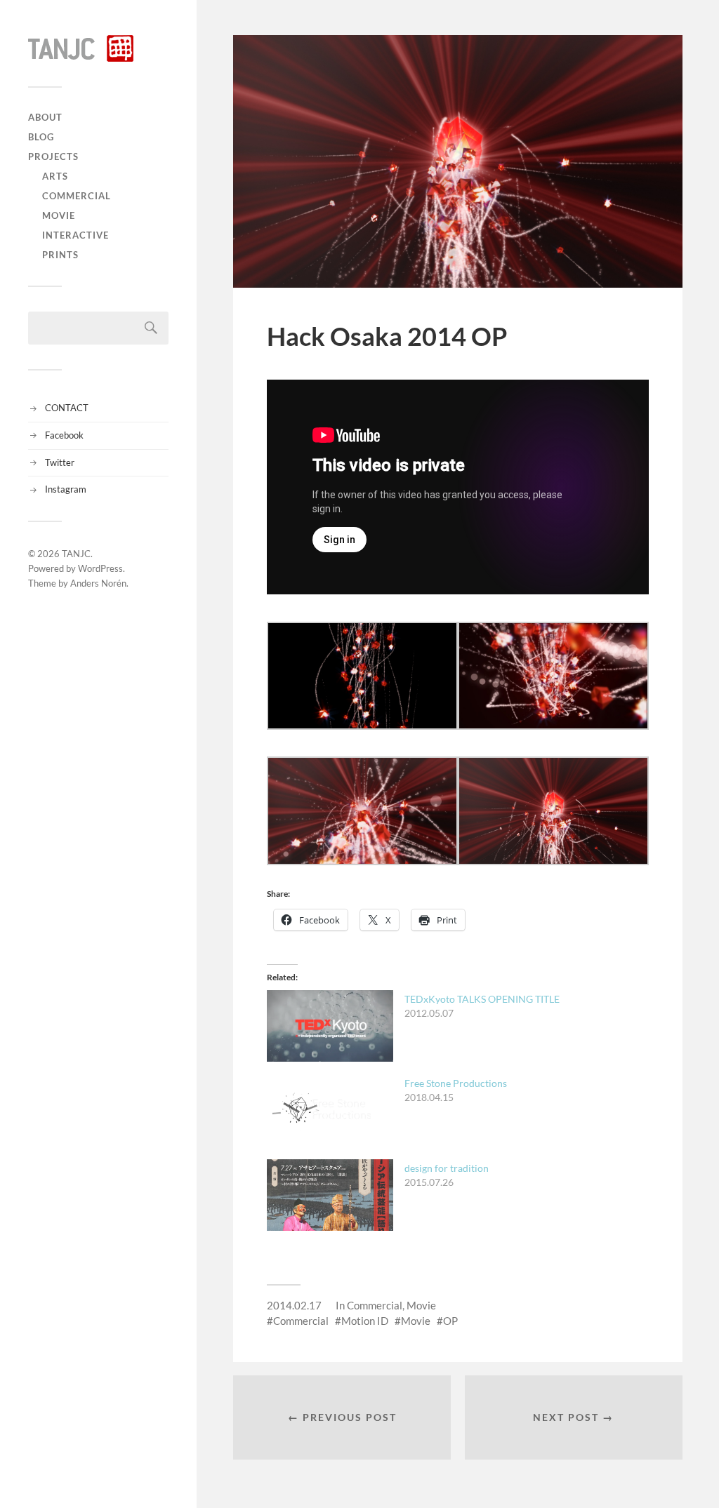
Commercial (76, 195)
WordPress (100, 568)
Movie (58, 215)
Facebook (64, 435)
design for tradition (446, 1168)
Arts (55, 176)
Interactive (75, 235)
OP (450, 1320)
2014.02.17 (294, 1305)
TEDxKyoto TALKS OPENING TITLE (482, 999)
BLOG (41, 136)
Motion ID (364, 1320)
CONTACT (66, 407)
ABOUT (45, 117)
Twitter (59, 462)
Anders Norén (98, 583)
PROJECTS (53, 156)
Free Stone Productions (455, 1083)
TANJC (76, 553)
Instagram (65, 489)
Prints (60, 254)
